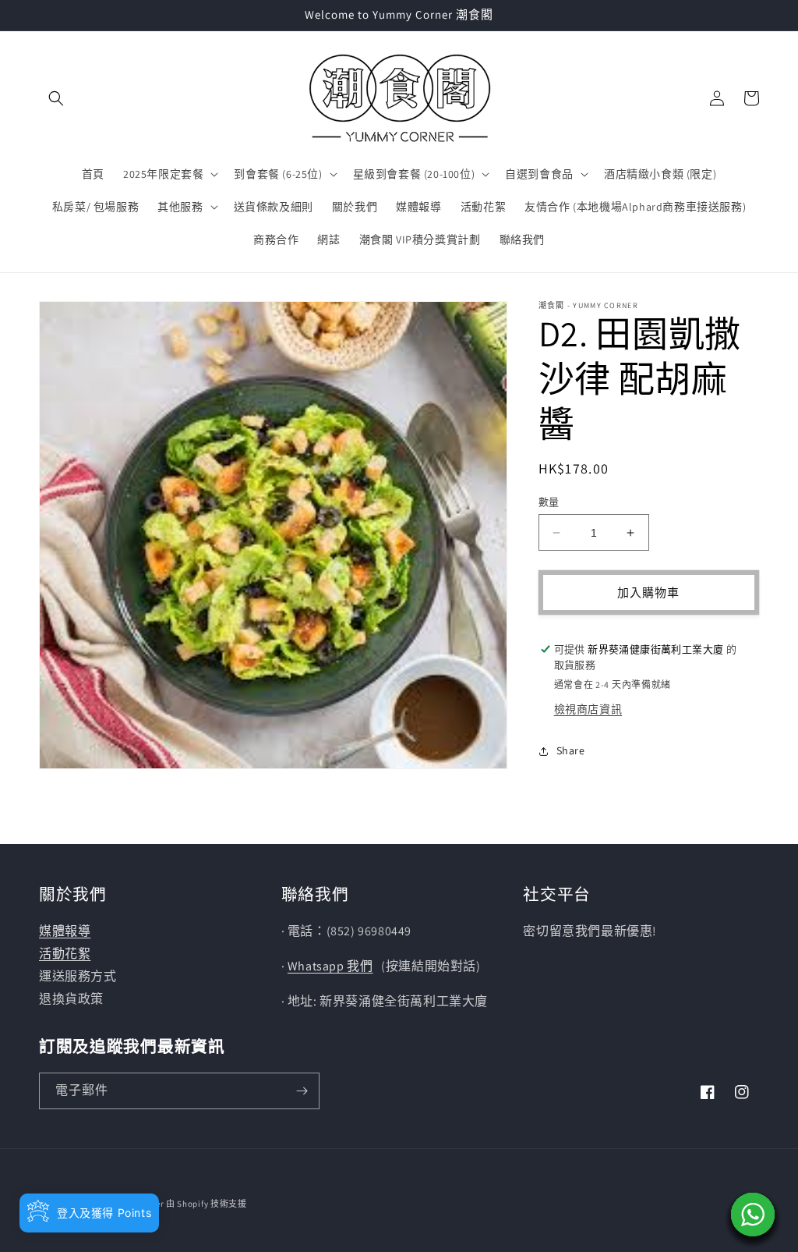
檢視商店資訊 (588, 709)
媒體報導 (64, 931)
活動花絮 (64, 953)
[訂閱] (301, 1091)
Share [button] (570, 750)
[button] (56, 98)
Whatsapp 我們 (330, 966)
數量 (549, 502)
